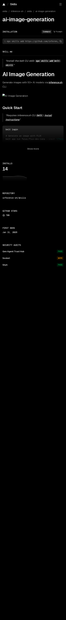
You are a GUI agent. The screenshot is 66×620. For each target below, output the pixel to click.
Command (46, 31)
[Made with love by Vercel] (3, 4)
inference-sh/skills (14, 197)
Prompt (59, 31)
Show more (33, 148)
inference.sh (55, 82)
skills (4, 11)
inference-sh (17, 11)
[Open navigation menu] (60, 4)
